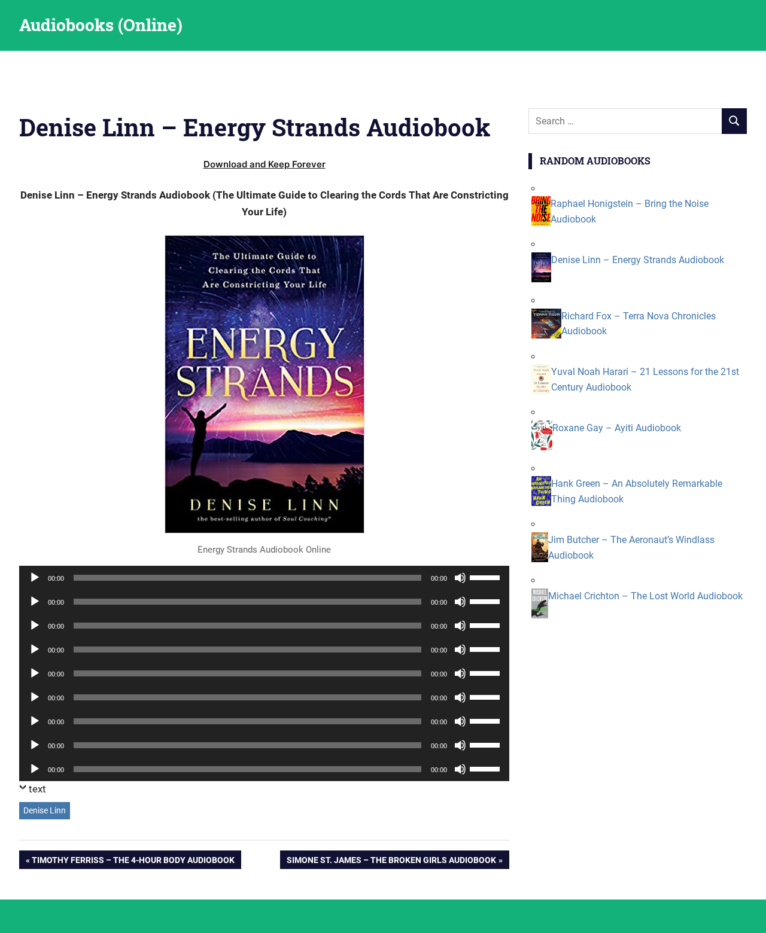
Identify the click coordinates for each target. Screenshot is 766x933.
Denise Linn (44, 810)
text (37, 789)
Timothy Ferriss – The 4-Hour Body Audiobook (133, 862)
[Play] (35, 578)
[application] (264, 578)
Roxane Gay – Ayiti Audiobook (616, 428)
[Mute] (460, 578)
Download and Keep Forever (264, 164)
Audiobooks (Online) (101, 25)
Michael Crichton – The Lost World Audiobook (645, 596)
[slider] (486, 576)
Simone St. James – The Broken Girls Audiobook (391, 862)
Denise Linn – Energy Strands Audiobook (637, 260)
